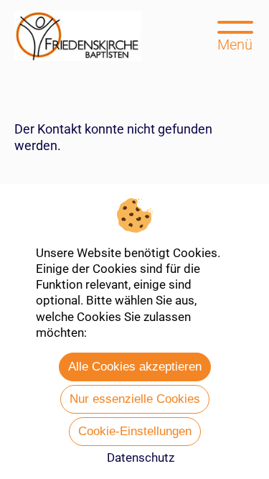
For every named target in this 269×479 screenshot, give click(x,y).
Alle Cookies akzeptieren (135, 366)
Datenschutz (140, 457)
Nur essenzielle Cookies (135, 399)
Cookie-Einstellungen (135, 431)
